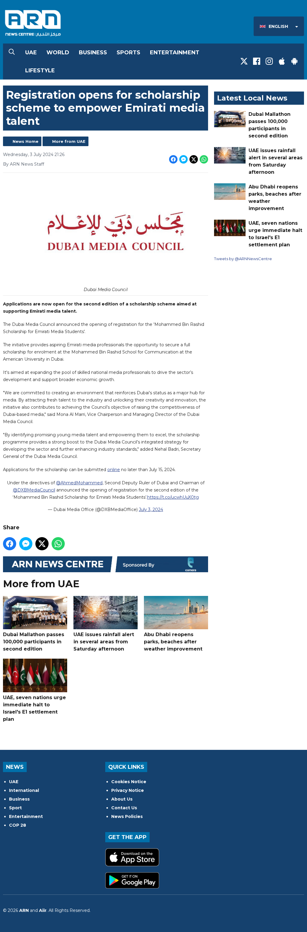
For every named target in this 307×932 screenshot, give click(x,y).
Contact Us (124, 807)
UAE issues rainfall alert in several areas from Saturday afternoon (103, 642)
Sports (128, 52)
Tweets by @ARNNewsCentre (243, 258)
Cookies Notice (128, 781)
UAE (31, 52)
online (113, 469)
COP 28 (17, 825)
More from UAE (68, 141)
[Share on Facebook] (173, 159)
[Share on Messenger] (183, 159)
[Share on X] (193, 159)
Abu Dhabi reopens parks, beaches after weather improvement (173, 642)
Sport (15, 807)
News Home (25, 141)
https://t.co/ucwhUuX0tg (173, 497)
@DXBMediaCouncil (34, 490)
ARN (24, 910)
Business (93, 52)
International (24, 790)
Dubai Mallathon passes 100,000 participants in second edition (33, 642)
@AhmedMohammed (79, 483)
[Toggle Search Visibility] (11, 53)
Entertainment (174, 52)
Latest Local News (252, 98)
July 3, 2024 (151, 509)
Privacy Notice (127, 790)
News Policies (127, 816)
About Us (122, 799)
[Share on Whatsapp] (204, 159)
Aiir (42, 910)
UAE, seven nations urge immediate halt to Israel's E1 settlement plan (34, 708)
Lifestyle (40, 70)
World (57, 52)
